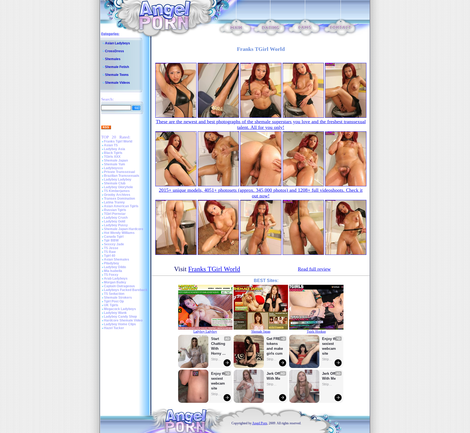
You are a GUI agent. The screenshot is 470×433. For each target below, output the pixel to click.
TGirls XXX (112, 157)
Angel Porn (259, 423)
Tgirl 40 (109, 256)
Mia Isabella (113, 271)
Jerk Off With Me (274, 376)
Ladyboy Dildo (115, 267)
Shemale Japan (116, 160)
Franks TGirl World (214, 269)
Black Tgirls (113, 153)
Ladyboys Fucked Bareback (125, 290)
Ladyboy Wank (115, 313)
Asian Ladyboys (117, 43)
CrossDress (114, 51)
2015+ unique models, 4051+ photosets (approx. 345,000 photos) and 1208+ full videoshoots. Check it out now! (261, 193)
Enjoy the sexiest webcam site (219, 381)
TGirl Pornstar (115, 214)
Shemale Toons (117, 75)
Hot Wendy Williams (119, 233)
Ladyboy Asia (114, 149)
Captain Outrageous (119, 286)
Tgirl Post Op (114, 301)
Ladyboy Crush (116, 217)
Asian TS (111, 145)
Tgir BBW (111, 240)
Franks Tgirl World (118, 141)
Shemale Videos (117, 83)
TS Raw (110, 252)
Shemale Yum (114, 164)
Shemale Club (114, 183)
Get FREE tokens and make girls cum (275, 346)
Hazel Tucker (114, 328)
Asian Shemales (116, 259)
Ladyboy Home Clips (120, 324)
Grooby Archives (117, 195)
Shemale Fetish (117, 67)
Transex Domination (119, 198)
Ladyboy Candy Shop (120, 316)
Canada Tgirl (113, 237)
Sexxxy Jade (114, 244)
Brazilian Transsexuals (121, 176)
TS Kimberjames (117, 191)
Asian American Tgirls (121, 206)
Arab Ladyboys (116, 278)
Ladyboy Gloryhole (118, 187)
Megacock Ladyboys (120, 309)
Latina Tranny (114, 202)
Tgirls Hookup (316, 331)
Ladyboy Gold (114, 221)
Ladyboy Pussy (116, 225)
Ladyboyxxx (113, 168)
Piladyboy (111, 263)
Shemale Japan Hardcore (123, 229)
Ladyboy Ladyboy (117, 179)
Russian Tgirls (115, 210)
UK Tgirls (111, 305)
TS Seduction (114, 294)
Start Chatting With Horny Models (218, 346)
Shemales (112, 59)
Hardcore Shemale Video (123, 320)
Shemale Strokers (118, 297)
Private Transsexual (119, 172)
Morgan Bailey (115, 282)
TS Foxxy (111, 275)
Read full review (314, 269)
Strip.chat (216, 359)
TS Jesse (111, 248)
